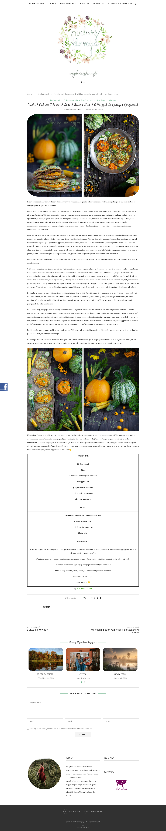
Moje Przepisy (67, 4)
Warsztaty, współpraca (120, 4)
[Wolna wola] (120, 659)
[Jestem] (83, 659)
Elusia (79, 109)
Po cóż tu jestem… (46, 674)
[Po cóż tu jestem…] (46, 659)
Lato (91, 100)
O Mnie (53, 4)
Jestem (82, 674)
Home (29, 94)
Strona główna (37, 4)
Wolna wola (120, 674)
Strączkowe (101, 100)
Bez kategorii (43, 94)
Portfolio (98, 4)
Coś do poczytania (71, 100)
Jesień (83, 100)
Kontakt (84, 4)
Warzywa (112, 100)
